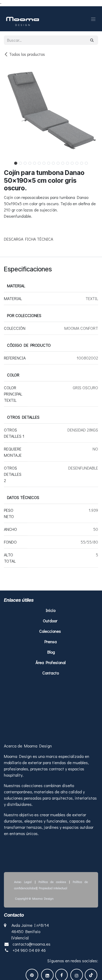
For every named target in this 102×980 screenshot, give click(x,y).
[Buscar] (92, 40)
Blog (51, 652)
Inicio (51, 610)
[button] (8, 161)
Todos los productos (27, 54)
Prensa (50, 641)
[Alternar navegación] (93, 19)
